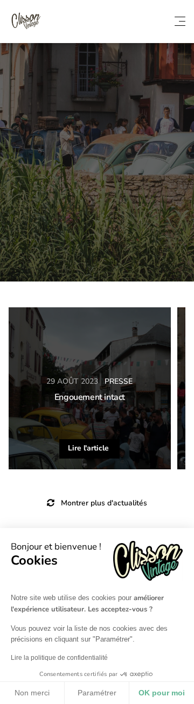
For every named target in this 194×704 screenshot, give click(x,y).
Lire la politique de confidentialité (59, 657)
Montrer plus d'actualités (103, 503)
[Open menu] (180, 21)
